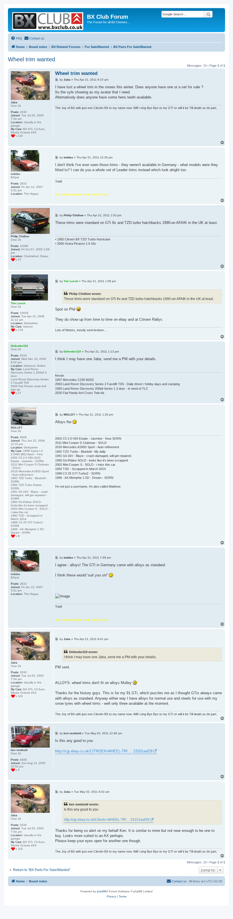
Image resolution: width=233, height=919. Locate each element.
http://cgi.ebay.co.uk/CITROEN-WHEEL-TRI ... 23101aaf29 (103, 751)
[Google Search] (208, 14)
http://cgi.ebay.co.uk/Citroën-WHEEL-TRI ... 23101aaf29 (106, 820)
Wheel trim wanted (31, 59)
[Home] (48, 20)
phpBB (101, 891)
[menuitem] (16, 38)
